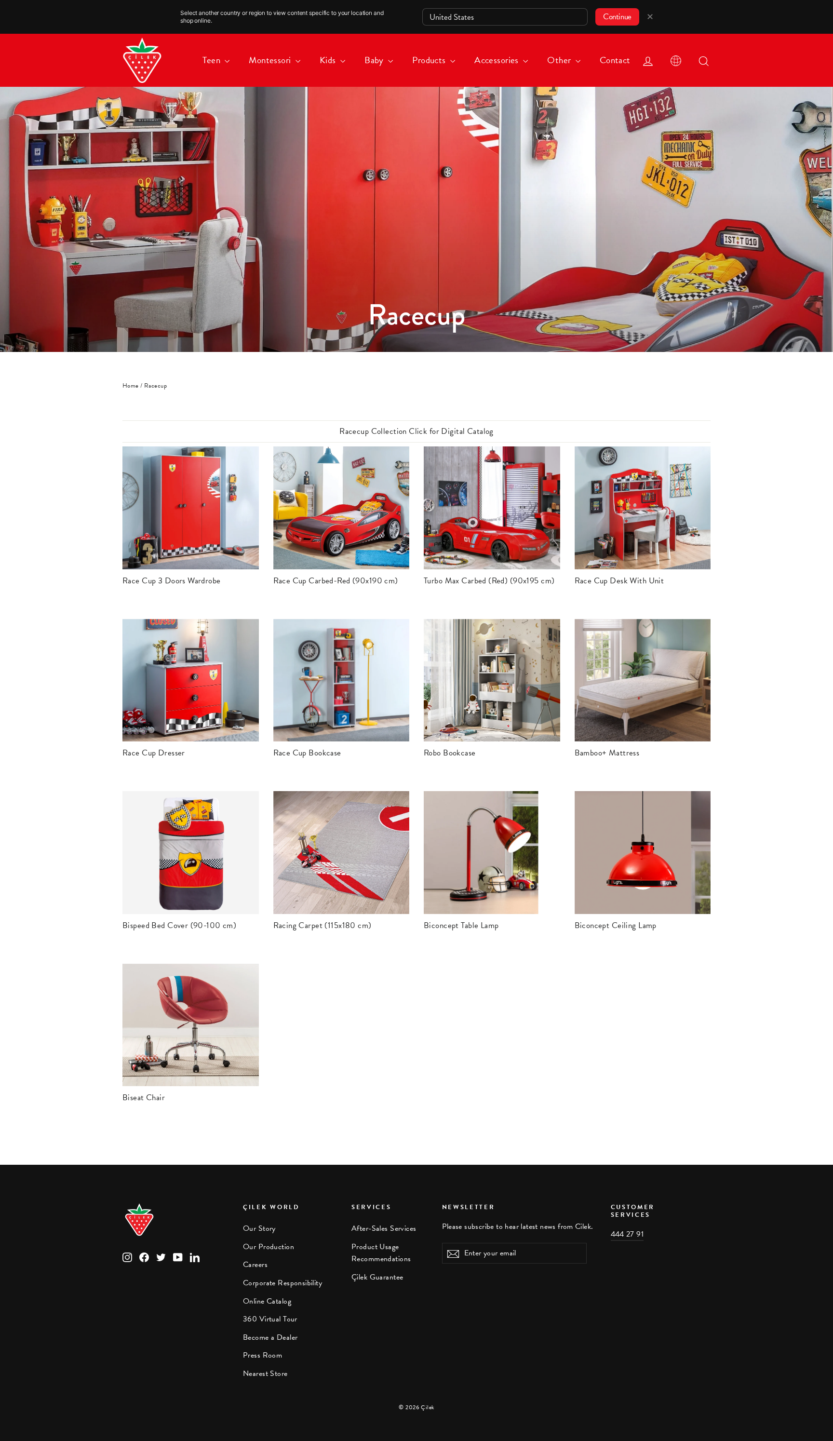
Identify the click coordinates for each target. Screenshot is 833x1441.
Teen (212, 60)
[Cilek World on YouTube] (178, 1256)
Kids (329, 60)
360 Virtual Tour (270, 1319)
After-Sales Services (383, 1228)
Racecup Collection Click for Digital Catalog (416, 431)
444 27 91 (627, 1234)
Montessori (271, 60)
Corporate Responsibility (282, 1283)
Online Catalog (267, 1301)
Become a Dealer (270, 1337)
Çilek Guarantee (377, 1277)
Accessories (497, 60)
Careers (255, 1264)
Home (130, 386)
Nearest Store (265, 1373)
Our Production (268, 1246)
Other (560, 60)
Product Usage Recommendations (381, 1253)
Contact (615, 60)
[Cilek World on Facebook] (144, 1256)
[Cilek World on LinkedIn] (195, 1256)
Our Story (259, 1228)
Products (430, 60)
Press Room (262, 1355)
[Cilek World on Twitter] (161, 1256)
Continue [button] (617, 17)
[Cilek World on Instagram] (127, 1256)
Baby (375, 60)
